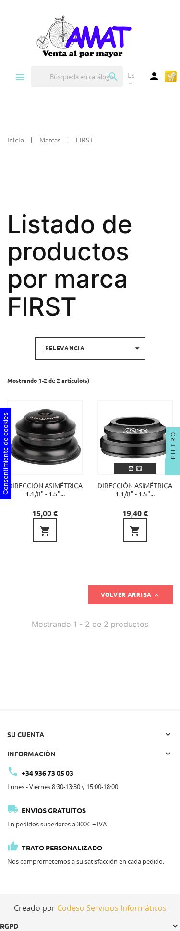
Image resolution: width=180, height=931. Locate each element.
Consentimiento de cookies (5, 453)
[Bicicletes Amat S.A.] (84, 36)
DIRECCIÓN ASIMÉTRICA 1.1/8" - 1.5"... (45, 490)
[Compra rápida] (171, 76)
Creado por (90, 908)
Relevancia (94, 348)
